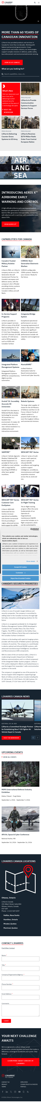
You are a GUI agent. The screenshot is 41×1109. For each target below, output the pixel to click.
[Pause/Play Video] (38, 21)
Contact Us (5, 1082)
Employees (24, 1082)
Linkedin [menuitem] (7, 1092)
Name (4, 955)
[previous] (33, 737)
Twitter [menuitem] (11, 1092)
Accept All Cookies (20, 567)
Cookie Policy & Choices (29, 1084)
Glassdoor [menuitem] (24, 1092)
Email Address (7, 994)
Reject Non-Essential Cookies (20, 578)
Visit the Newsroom (8, 111)
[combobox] (20, 74)
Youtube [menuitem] (19, 1092)
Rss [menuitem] (28, 1092)
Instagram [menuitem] (15, 1092)
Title (3, 965)
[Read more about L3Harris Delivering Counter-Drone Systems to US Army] (11, 128)
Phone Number (7, 984)
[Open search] (35, 2)
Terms (4, 1087)
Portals (23, 1087)
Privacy (4, 1084)
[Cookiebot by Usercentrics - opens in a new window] (30, 529)
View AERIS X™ (10, 224)
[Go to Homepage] (8, 1076)
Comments (5, 1003)
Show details (30, 561)
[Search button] (2, 74)
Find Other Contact (8, 948)
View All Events (9, 757)
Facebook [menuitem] (2, 1092)
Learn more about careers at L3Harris (20, 1062)
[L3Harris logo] (7, 3)
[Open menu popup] (38, 2)
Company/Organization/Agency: (13, 975)
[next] (37, 737)
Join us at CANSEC (12, 62)
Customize (19, 573)
